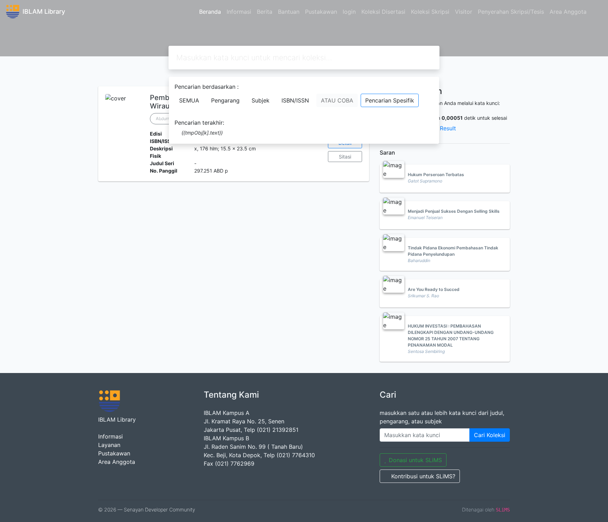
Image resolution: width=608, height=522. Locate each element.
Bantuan (288, 11)
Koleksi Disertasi (383, 11)
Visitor (463, 11)
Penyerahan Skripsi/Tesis (511, 11)
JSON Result (439, 128)
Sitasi (345, 157)
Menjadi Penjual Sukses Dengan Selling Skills (454, 211)
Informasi (239, 11)
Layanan (109, 444)
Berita (264, 11)
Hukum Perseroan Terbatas (436, 174)
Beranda (210, 11)
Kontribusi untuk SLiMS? (423, 476)
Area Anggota (568, 11)
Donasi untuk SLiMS (415, 460)
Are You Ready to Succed (434, 289)
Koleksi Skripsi (430, 11)
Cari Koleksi (489, 435)
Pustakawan (321, 11)
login (349, 11)
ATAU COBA (337, 100)
